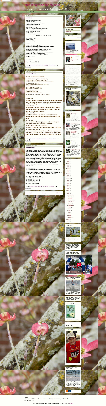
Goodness (29, 18)
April (69, 213)
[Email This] (26, 67)
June (69, 210)
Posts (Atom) (47, 196)
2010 (68, 188)
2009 (68, 190)
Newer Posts (29, 193)
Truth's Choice (30, 148)
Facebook (32, 11)
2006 (68, 219)
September (70, 205)
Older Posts (59, 193)
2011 (68, 186)
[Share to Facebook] (29, 67)
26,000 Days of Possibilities (74, 132)
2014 (68, 181)
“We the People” (74, 123)
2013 (68, 183)
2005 (68, 221)
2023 (68, 166)
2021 (68, 170)
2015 (68, 180)
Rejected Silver (74, 113)
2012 (68, 185)
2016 (68, 178)
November (70, 196)
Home (27, 11)
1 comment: (51, 186)
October (70, 203)
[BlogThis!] (27, 67)
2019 (68, 173)
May (69, 212)
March (69, 215)
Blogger (71, 403)
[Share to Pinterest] (30, 67)
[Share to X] (28, 67)
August (69, 207)
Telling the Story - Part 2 (75, 149)
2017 (68, 176)
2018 (68, 175)
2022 (68, 168)
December (70, 195)
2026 (68, 161)
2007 (68, 193)
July (69, 208)
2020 (68, 171)
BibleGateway (68, 31)
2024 (68, 165)
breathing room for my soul (42, 5)
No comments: (52, 65)
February (70, 217)
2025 (68, 163)
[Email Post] (57, 65)
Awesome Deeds (31, 74)
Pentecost (73, 140)
